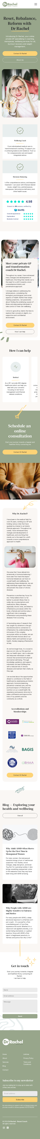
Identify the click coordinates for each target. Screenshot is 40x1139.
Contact (5, 1070)
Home (5, 1054)
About (5, 1058)
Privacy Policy (28, 1058)
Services (6, 1062)
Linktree (26, 1054)
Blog (4, 1066)
